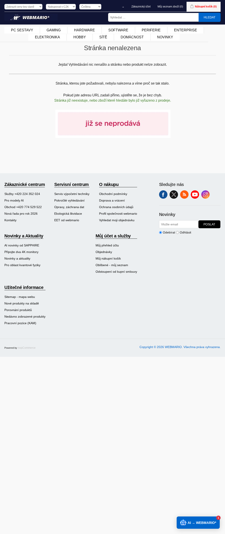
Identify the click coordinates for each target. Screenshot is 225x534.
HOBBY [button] (79, 37)
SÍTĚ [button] (103, 37)
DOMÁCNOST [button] (132, 37)
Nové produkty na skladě (21, 303)
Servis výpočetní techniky (71, 194)
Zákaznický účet (141, 6)
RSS (184, 194)
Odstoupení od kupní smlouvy (116, 271)
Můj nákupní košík (108, 258)
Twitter (174, 194)
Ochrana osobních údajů (116, 207)
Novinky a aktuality (17, 258)
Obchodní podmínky (113, 194)
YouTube (195, 194)
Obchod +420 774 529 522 (23, 207)
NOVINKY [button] (165, 37)
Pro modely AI (14, 200)
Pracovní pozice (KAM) (20, 323)
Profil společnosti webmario (118, 213)
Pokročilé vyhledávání (69, 200)
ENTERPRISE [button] (185, 30)
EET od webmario (66, 220)
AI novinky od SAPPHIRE (21, 245)
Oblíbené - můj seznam (112, 265)
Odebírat (169, 232)
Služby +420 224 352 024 (22, 194)
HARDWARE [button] (84, 30)
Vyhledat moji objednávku (116, 220)
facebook (163, 194)
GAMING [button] (54, 30)
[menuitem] (22, 30)
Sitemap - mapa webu (19, 297)
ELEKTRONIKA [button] (47, 37)
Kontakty (10, 220)
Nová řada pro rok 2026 (21, 213)
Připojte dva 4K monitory (21, 252)
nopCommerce (27, 347)
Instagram (205, 194)
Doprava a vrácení (112, 200)
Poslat (209, 224)
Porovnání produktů (18, 310)
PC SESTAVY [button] (22, 30)
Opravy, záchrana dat (69, 207)
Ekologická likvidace (68, 213)
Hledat (210, 17)
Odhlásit (185, 232)
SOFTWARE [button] (118, 30)
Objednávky (104, 252)
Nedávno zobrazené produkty (24, 316)
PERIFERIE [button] (151, 30)
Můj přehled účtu (107, 245)
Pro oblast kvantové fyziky (22, 265)
